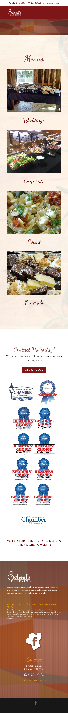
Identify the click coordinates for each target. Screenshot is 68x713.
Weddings (34, 120)
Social (34, 241)
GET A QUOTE (34, 369)
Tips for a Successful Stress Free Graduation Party (32, 605)
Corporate (34, 181)
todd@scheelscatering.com (34, 680)
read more (10, 619)
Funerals (34, 302)
